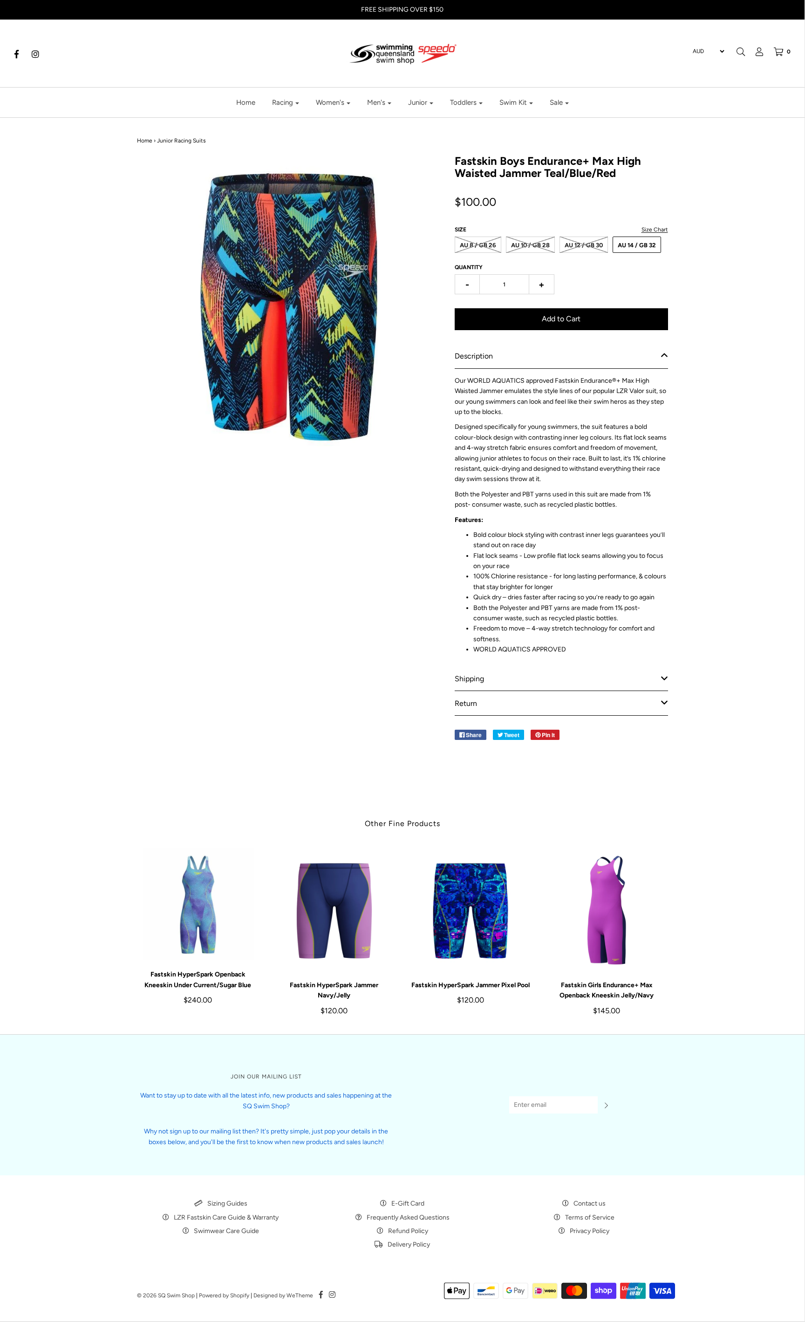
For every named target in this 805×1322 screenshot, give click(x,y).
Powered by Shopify (224, 1295)
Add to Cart (561, 318)
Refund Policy (408, 1231)
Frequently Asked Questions (408, 1217)
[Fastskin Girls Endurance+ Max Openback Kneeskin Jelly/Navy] (607, 909)
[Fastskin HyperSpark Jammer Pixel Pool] (470, 909)
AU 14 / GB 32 (637, 245)
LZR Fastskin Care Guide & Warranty (226, 1217)
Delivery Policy (409, 1244)
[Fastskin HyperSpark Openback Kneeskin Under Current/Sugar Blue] (198, 904)
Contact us (589, 1203)
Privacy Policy (589, 1231)
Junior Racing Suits (181, 140)
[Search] (741, 51)
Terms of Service (589, 1217)
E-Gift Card (407, 1203)
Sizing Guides (227, 1203)
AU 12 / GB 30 (584, 245)
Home (245, 102)
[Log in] (754, 51)
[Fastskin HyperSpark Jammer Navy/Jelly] (334, 909)
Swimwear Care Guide (226, 1231)
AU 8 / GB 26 (478, 245)
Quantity (469, 267)
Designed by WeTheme (283, 1295)
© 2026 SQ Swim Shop (166, 1295)
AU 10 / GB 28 (530, 245)
